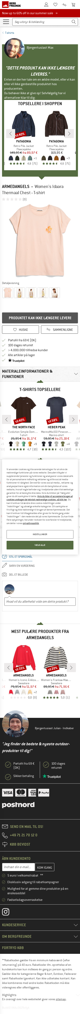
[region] (40, 507)
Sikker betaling (23, 776)
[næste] (69, 133)
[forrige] (10, 133)
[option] (40, 241)
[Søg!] (74, 22)
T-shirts (9, 33)
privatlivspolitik (31, 523)
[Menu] (6, 21)
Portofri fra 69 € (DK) (22, 340)
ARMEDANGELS (15, 186)
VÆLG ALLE (40, 545)
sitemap (61, 999)
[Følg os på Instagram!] (8, 913)
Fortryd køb (13, 947)
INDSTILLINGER (40, 534)
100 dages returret (20, 345)
